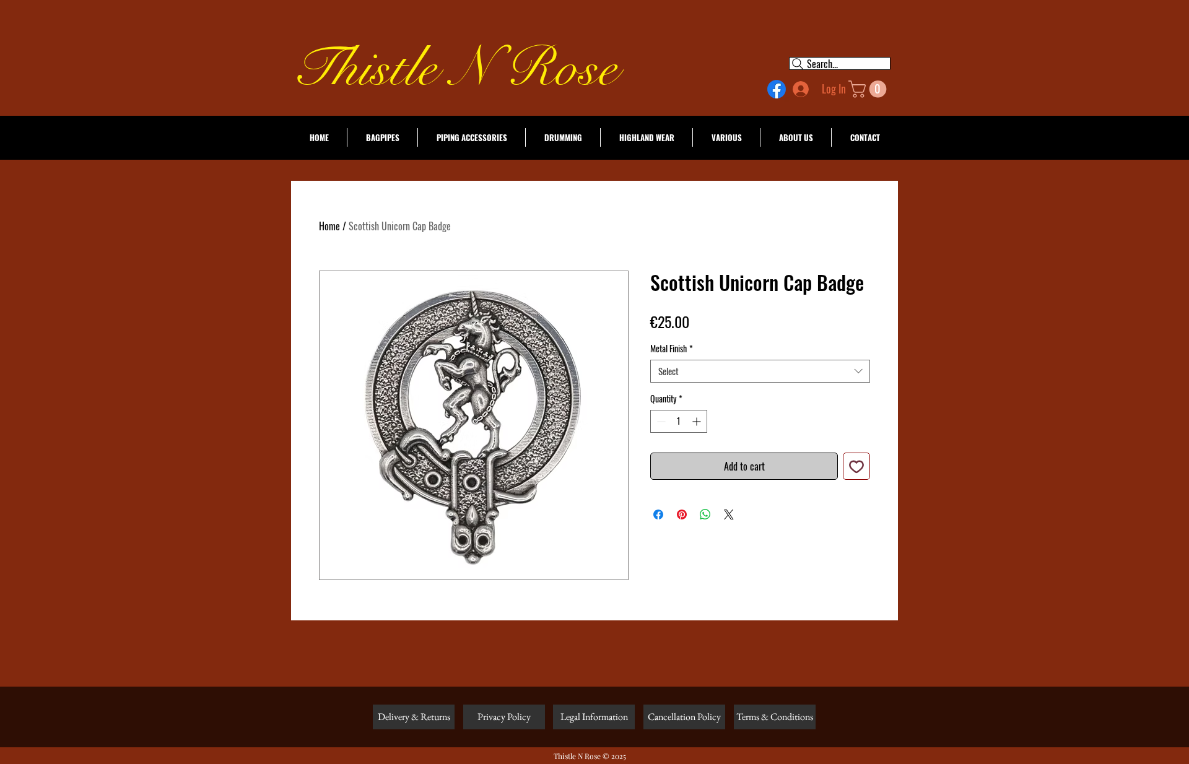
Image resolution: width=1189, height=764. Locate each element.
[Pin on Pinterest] (681, 514)
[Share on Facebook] (658, 514)
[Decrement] (660, 421)
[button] (869, 89)
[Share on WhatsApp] (705, 514)
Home (329, 226)
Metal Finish (671, 348)
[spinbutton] (679, 421)
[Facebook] (776, 89)
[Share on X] (728, 514)
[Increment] (697, 421)
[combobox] (760, 371)
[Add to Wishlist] (856, 466)
